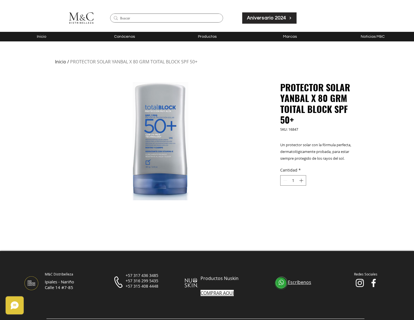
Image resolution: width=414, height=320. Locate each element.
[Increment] (301, 180)
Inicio (60, 62)
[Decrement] (284, 180)
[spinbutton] (293, 180)
